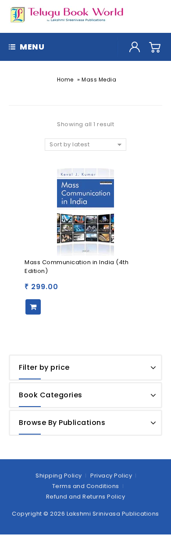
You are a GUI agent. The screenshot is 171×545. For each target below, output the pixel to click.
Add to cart (33, 307)
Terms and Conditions (85, 486)
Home (65, 79)
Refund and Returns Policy (85, 496)
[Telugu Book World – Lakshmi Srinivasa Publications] (68, 15)
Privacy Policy (111, 475)
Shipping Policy (59, 475)
